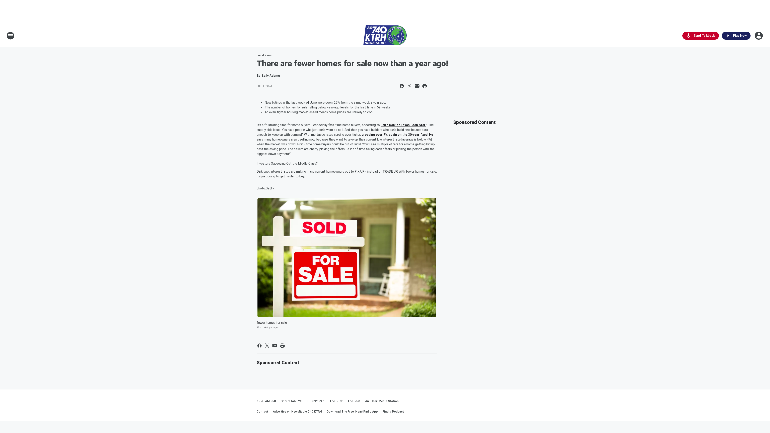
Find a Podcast (393, 411)
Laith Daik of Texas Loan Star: (403, 125)
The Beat (354, 401)
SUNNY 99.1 (316, 401)
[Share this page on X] (409, 86)
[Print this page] (425, 86)
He (431, 135)
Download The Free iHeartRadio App (352, 411)
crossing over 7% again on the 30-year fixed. (395, 135)
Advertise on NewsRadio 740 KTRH (297, 411)
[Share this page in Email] (417, 86)
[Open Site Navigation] (10, 36)
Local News (264, 55)
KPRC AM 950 (266, 401)
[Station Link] (385, 35)
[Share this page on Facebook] (402, 86)
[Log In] (759, 36)
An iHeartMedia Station (382, 401)
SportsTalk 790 (292, 401)
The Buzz (336, 401)
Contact (262, 411)
